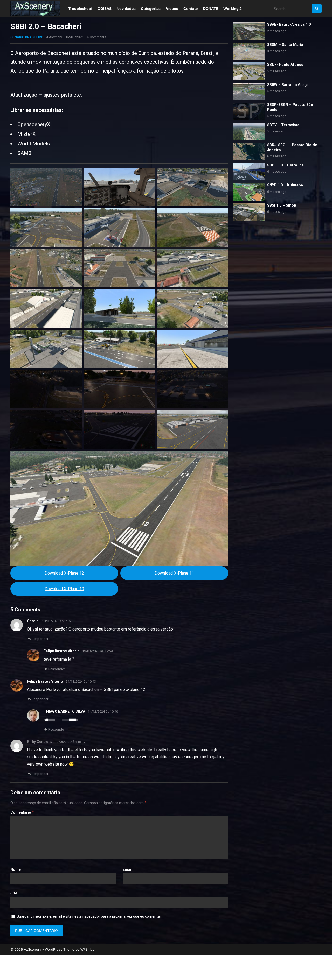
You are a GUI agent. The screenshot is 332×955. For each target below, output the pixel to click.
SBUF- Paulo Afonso (285, 64)
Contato (190, 8)
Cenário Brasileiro (26, 37)
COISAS (105, 8)
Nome (15, 869)
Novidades (126, 8)
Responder (40, 639)
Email (127, 869)
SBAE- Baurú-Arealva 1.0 (289, 24)
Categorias (151, 8)
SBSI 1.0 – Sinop (281, 205)
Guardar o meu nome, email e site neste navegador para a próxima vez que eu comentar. (89, 916)
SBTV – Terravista (283, 125)
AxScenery (54, 37)
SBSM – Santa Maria (285, 45)
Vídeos (172, 8)
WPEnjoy (87, 949)
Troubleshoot (80, 8)
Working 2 (232, 8)
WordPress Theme (59, 949)
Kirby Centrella (39, 742)
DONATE (210, 8)
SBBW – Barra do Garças (288, 85)
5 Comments (96, 37)
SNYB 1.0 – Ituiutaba (285, 185)
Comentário (22, 812)
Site (13, 893)
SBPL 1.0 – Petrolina (285, 165)
